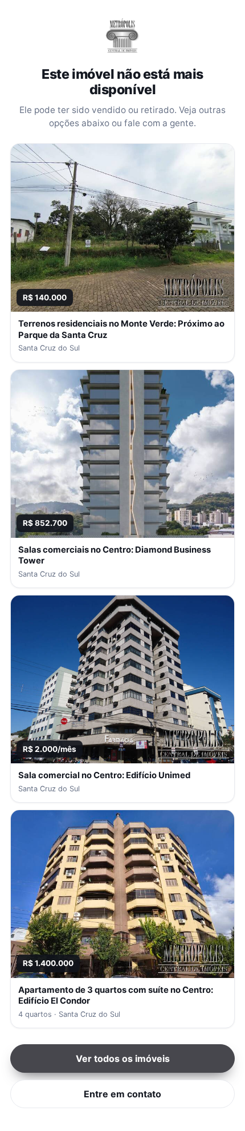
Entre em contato (122, 1094)
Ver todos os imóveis (123, 1058)
